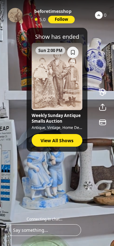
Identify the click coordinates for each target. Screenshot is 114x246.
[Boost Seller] (102, 92)
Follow (61, 19)
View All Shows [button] (57, 141)
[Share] (102, 107)
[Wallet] (102, 122)
